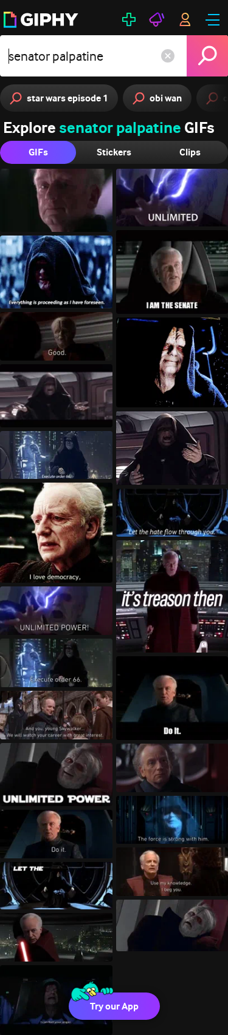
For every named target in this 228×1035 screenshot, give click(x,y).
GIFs (38, 152)
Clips (190, 152)
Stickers (114, 152)
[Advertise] (156, 19)
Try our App (114, 1006)
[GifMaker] (128, 19)
